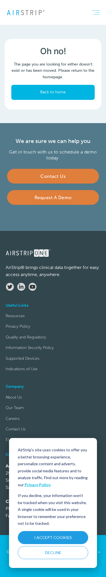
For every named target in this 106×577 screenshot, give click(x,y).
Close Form (83, 403)
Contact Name (24, 183)
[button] (96, 12)
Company (19, 259)
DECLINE (53, 552)
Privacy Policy (37, 484)
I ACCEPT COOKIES (53, 537)
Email (15, 208)
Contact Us (15, 429)
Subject (17, 284)
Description (21, 310)
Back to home (53, 92)
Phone (16, 233)
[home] (25, 12)
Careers (13, 418)
